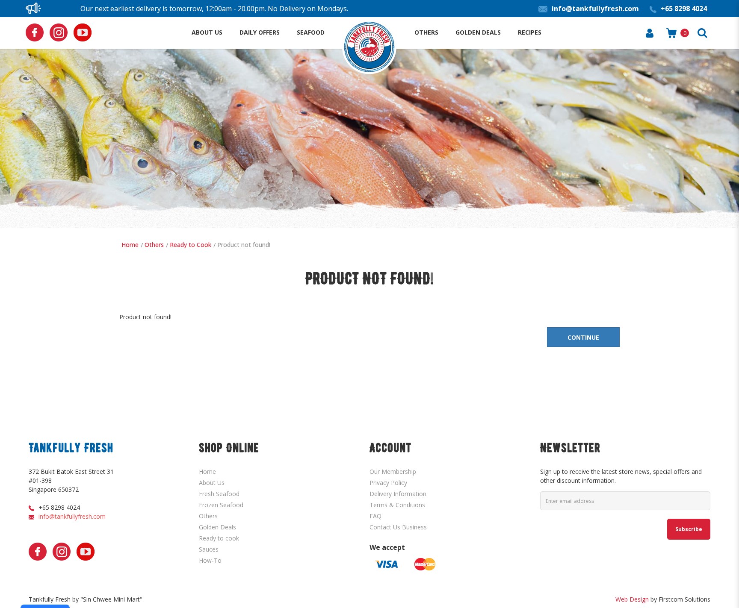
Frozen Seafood (221, 505)
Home (130, 245)
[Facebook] (35, 32)
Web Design (632, 599)
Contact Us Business (398, 527)
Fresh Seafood (219, 494)
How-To (210, 560)
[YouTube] (83, 32)
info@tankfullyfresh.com (72, 516)
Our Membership (393, 471)
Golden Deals (217, 527)
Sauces (209, 549)
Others (154, 245)
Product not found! (243, 245)
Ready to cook (219, 538)
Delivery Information (398, 494)
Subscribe (688, 529)
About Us (212, 483)
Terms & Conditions (397, 505)
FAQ (375, 516)
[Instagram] (59, 32)
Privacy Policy (388, 483)
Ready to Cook (190, 245)
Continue (583, 337)
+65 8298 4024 (59, 507)
